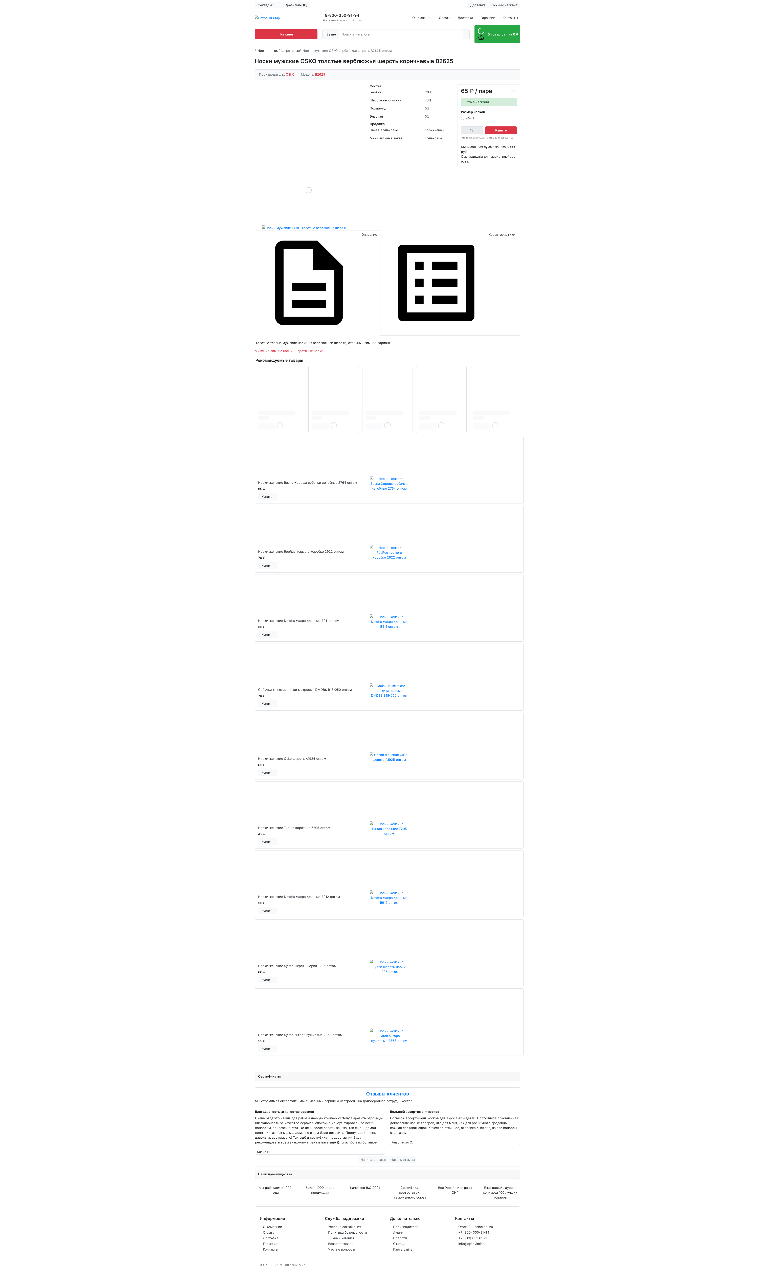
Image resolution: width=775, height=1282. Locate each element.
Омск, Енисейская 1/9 (475, 1227)
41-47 (470, 118)
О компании (421, 18)
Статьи (399, 1244)
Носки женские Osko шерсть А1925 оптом (292, 759)
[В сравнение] (511, 91)
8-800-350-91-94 (342, 15)
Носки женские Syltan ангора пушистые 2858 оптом (300, 1035)
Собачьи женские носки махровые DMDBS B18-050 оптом (305, 690)
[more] (276, 496)
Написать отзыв (373, 1160)
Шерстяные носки (308, 351)
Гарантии (488, 18)
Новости (400, 1238)
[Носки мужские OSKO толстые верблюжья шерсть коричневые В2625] (308, 190)
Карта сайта (403, 1249)
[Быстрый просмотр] (276, 496)
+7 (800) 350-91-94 (473, 1232)
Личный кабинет (341, 1238)
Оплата (444, 18)
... (371, 143)
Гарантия (270, 1244)
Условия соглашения (344, 1227)
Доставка (465, 18)
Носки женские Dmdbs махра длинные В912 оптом (299, 897)
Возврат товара (340, 1244)
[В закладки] (515, 91)
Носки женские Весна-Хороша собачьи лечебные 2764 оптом (307, 482)
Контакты (510, 18)
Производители (405, 1227)
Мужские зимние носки (274, 351)
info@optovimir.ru (472, 1244)
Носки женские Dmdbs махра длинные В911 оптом (298, 621)
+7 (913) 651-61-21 (472, 1238)
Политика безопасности (347, 1232)
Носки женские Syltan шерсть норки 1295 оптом (297, 966)
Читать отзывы (403, 1160)
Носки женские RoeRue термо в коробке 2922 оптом (301, 551)
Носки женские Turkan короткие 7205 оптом (294, 828)
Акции (398, 1232)
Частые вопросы (341, 1249)
